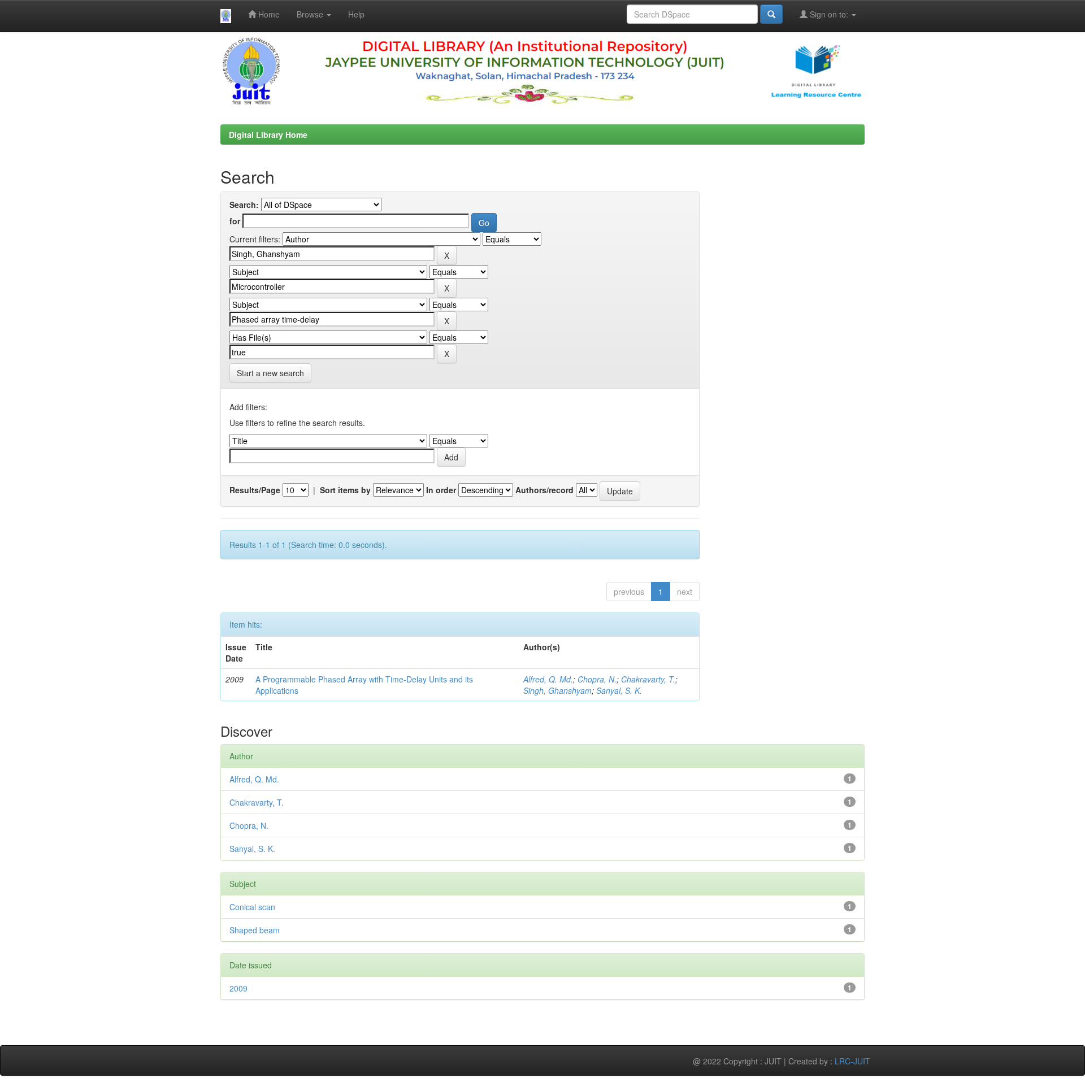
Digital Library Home (268, 134)
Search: (244, 204)
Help (356, 14)
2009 (238, 988)
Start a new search (270, 373)
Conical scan (252, 906)
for (234, 221)
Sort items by (345, 489)
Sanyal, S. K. (619, 690)
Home (268, 14)
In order (441, 489)
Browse (311, 14)
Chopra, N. (597, 679)
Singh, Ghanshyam (557, 690)
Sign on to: (829, 14)
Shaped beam (254, 930)
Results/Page (254, 489)
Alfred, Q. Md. (548, 679)
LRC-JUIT (852, 1061)
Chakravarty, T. (648, 679)
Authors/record (544, 489)
